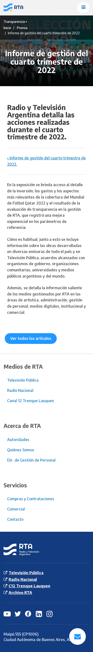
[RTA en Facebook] (28, 613)
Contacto (15, 519)
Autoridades (18, 439)
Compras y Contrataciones (30, 498)
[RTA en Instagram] (50, 613)
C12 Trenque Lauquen (29, 586)
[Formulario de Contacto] (77, 636)
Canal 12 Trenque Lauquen (30, 400)
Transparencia (14, 22)
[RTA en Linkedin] (39, 613)
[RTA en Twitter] (17, 613)
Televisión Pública (23, 380)
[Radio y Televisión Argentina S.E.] (24, 7)
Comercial (16, 509)
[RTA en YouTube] (7, 613)
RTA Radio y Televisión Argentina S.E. (17, 550)
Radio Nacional (20, 390)
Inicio (7, 28)
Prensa (22, 28)
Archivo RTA (20, 592)
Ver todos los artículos (30, 338)
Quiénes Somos (20, 449)
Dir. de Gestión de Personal (31, 460)
